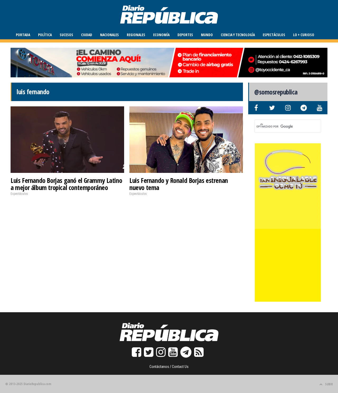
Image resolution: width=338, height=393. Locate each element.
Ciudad (86, 34)
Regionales (136, 34)
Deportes (185, 34)
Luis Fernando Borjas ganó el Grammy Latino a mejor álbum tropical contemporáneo (66, 184)
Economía (161, 34)
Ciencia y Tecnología (238, 34)
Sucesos (66, 34)
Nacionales (109, 34)
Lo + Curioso (303, 34)
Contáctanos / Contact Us (169, 366)
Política (45, 34)
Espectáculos (274, 34)
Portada (23, 34)
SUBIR (329, 384)
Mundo (207, 34)
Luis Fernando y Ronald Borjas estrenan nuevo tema (178, 184)
